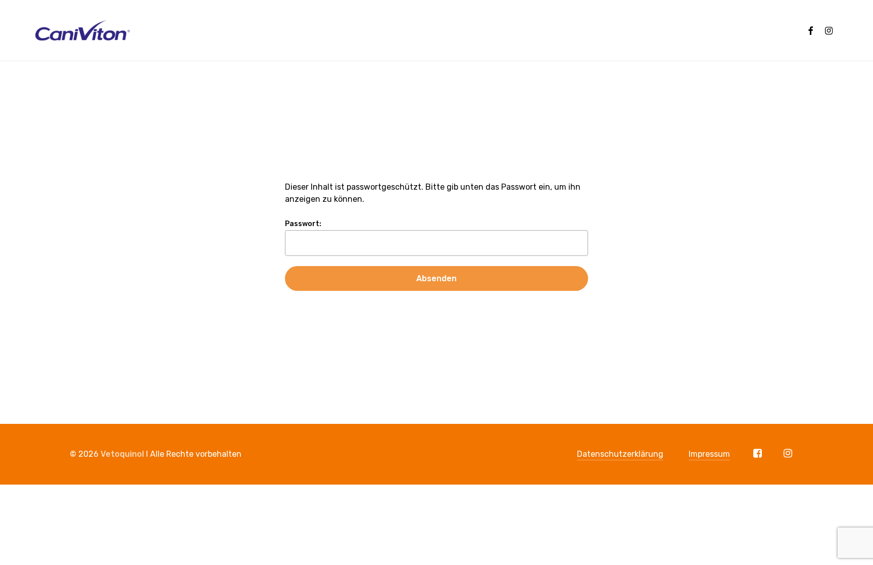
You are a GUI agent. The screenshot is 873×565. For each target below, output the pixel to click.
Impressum (709, 454)
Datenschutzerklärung (620, 454)
